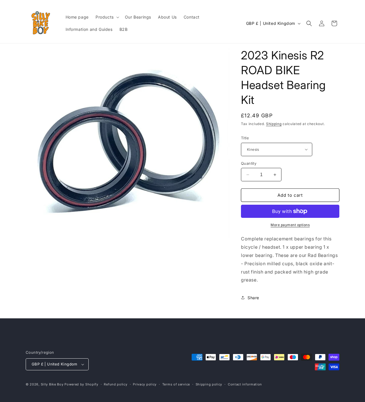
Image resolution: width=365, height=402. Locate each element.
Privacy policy (145, 384)
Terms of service (176, 384)
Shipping (274, 124)
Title (245, 138)
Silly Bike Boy (52, 384)
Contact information (245, 384)
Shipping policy (209, 384)
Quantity (248, 163)
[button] (106, 17)
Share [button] (253, 297)
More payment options (290, 225)
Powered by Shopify (81, 384)
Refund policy (115, 384)
